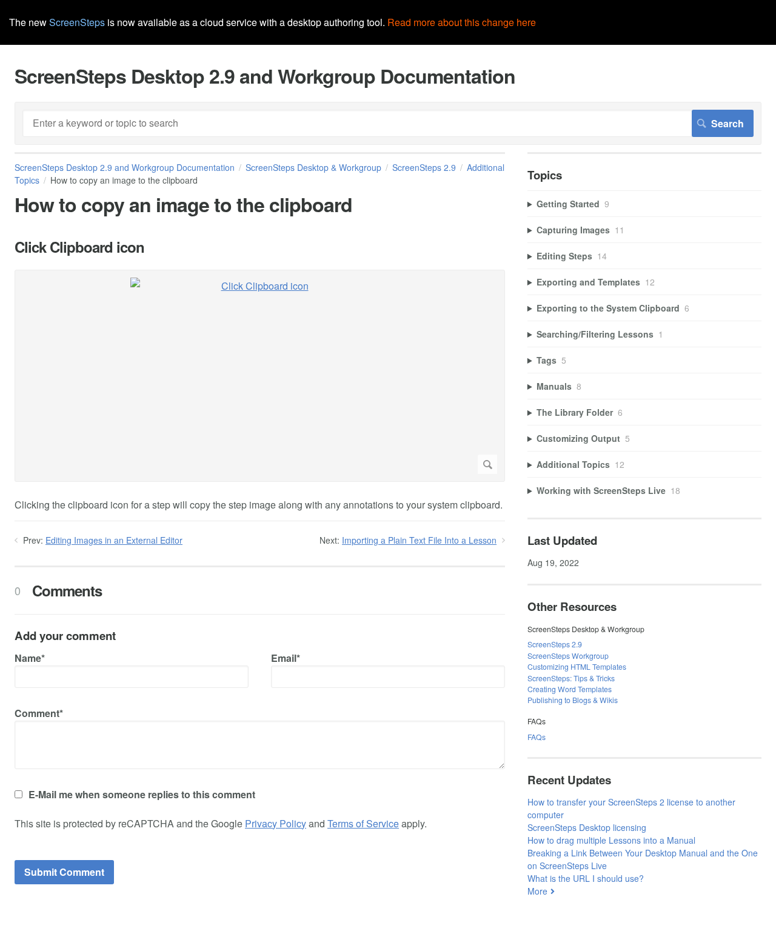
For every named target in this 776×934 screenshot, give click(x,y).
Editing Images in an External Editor (113, 540)
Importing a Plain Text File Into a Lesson (419, 540)
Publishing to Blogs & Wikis (572, 700)
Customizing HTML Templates (576, 666)
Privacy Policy (275, 823)
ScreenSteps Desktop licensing (586, 827)
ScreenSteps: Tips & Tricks (571, 678)
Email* (285, 658)
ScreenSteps (77, 22)
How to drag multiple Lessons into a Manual (611, 840)
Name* (30, 658)
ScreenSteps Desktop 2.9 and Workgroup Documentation (125, 167)
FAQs (536, 737)
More (537, 891)
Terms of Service (363, 823)
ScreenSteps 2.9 (424, 167)
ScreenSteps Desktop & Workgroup (313, 167)
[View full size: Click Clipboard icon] (259, 376)
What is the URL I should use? (585, 878)
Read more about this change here (461, 22)
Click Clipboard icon (79, 247)
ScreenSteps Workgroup (568, 655)
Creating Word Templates (569, 689)
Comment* (39, 713)
